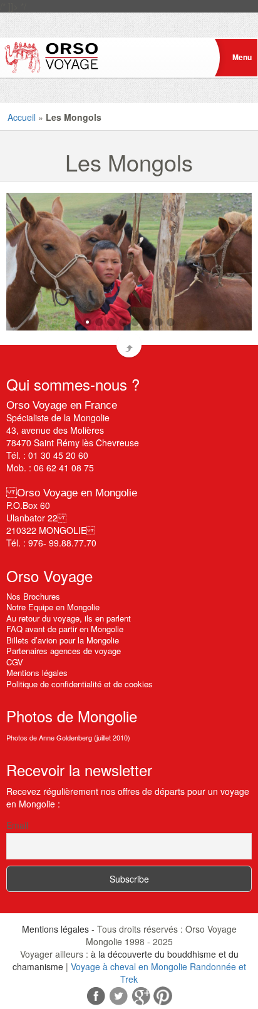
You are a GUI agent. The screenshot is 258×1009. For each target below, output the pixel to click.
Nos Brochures (33, 596)
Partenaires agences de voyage (63, 651)
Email (17, 825)
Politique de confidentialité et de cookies (79, 684)
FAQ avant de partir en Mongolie (64, 629)
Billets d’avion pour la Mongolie (62, 640)
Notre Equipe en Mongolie (53, 607)
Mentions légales (37, 673)
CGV (14, 662)
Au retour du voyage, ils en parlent (68, 618)
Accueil (22, 117)
